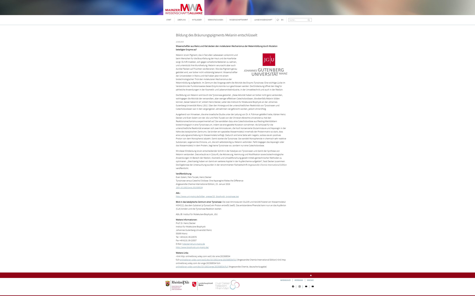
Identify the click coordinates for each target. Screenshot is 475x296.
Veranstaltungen (215, 20)
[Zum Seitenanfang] (237, 275)
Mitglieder (197, 20)
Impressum (299, 280)
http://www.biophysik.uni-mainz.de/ (192, 247)
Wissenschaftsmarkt (238, 20)
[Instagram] (300, 286)
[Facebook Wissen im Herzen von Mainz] (293, 286)
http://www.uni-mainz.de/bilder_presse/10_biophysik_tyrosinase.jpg (207, 196)
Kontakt (310, 280)
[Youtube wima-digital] (312, 286)
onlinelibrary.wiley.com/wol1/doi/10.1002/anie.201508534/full (208, 259)
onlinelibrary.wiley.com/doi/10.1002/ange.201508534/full (202, 266)
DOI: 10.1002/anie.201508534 (189, 187)
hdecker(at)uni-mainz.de (193, 244)
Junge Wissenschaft (263, 20)
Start (168, 20)
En (282, 20)
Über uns (182, 20)
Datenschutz (285, 280)
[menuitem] (168, 20)
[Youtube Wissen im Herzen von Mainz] (306, 286)
